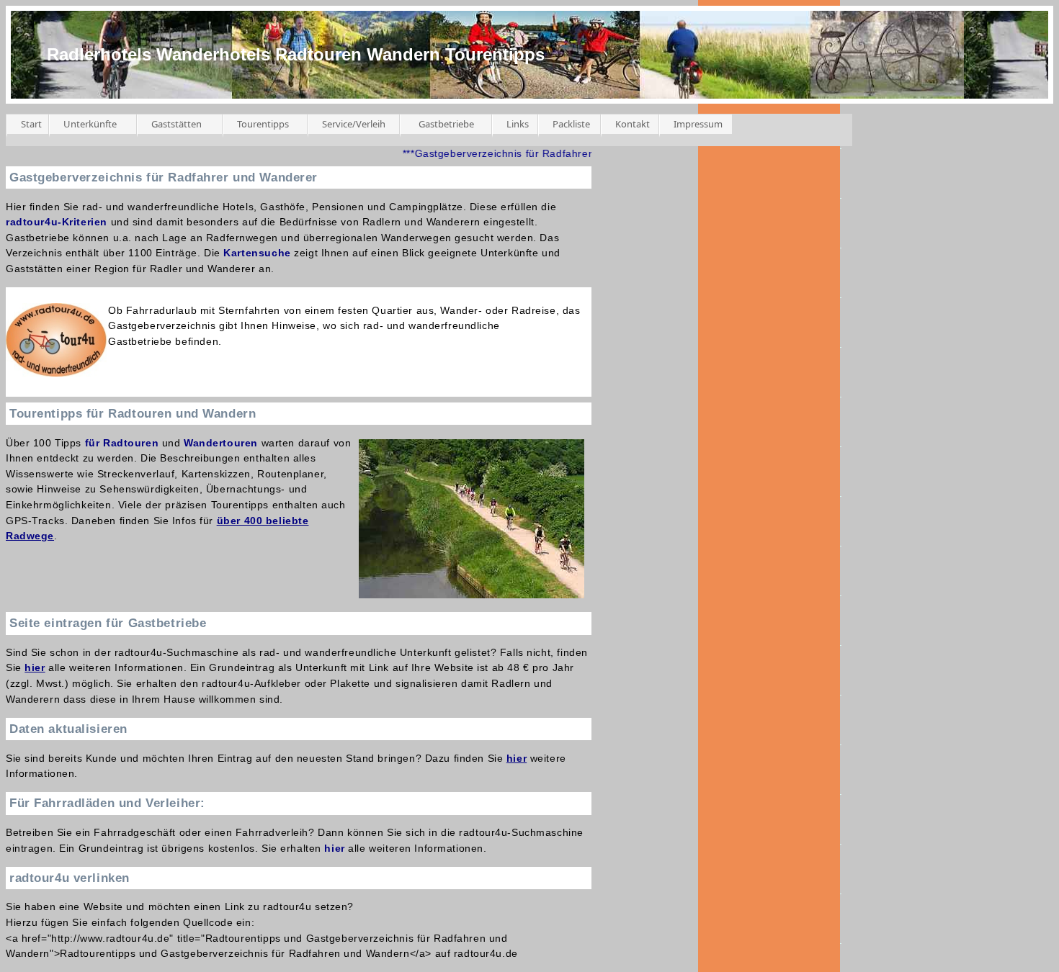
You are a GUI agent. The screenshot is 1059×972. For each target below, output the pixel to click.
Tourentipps (263, 123)
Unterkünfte (90, 123)
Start (31, 123)
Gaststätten (176, 123)
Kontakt (632, 123)
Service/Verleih (353, 123)
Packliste (571, 123)
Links (517, 123)
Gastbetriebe (446, 123)
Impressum (698, 123)
